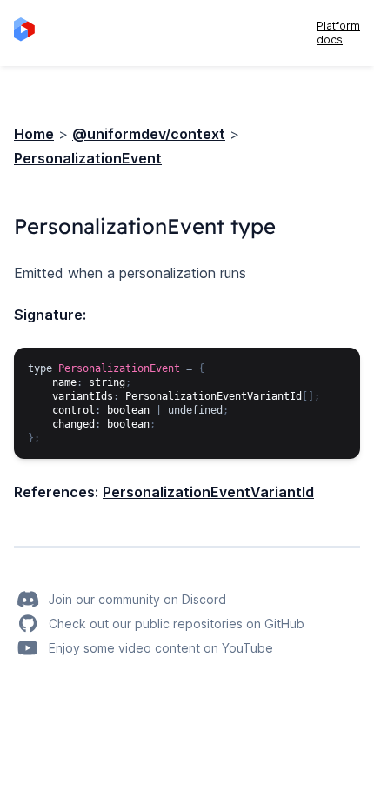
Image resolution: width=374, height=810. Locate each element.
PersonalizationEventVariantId (208, 492)
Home (34, 134)
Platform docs (338, 32)
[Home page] (29, 33)
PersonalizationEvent (88, 158)
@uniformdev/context (148, 134)
